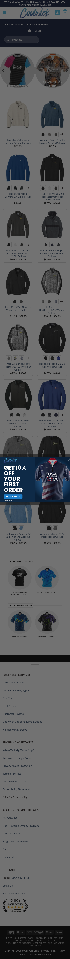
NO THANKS (9, 501)
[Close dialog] (68, 459)
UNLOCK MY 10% (13, 496)
